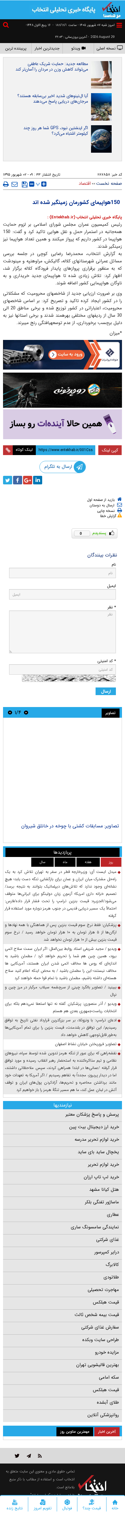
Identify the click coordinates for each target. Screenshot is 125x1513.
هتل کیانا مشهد (104, 1189)
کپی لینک (110, 450)
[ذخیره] (25, 184)
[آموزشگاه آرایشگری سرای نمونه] (62, 424)
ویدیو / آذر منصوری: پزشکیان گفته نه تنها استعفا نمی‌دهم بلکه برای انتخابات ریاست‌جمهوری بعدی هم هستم (61, 1007)
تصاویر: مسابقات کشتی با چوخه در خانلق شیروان (70, 826)
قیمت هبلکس (106, 1302)
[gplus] (27, 480)
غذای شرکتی (107, 1239)
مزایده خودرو (107, 1352)
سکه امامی (109, 1377)
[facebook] (17, 480)
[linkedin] (37, 480)
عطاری (113, 1214)
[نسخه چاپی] (6, 184)
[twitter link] (17, 1456)
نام (114, 564)
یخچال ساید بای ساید (98, 1152)
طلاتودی (111, 1277)
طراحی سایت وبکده (100, 1339)
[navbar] (119, 25)
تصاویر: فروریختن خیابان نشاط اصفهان (86, 1044)
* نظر (111, 607)
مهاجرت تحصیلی (103, 1289)
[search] (6, 26)
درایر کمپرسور (106, 1252)
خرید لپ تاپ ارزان (101, 1177)
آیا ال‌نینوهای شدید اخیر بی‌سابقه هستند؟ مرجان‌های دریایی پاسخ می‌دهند (52, 98)
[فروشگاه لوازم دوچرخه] (62, 390)
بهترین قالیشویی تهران (97, 1365)
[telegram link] (29, 1456)
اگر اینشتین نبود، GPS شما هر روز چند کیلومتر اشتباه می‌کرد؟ (55, 130)
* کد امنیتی (106, 661)
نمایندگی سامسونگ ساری (95, 1227)
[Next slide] (10, 712)
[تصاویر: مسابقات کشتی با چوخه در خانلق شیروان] (62, 771)
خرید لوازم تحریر (103, 1164)
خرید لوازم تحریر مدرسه (97, 1139)
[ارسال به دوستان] (15, 184)
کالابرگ (112, 1264)
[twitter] (7, 480)
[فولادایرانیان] (62, 355)
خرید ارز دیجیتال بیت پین (94, 1127)
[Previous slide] (26, 712)
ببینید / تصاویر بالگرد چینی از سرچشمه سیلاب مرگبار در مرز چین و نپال (61, 991)
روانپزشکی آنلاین (103, 1415)
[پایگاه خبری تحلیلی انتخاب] (111, 9)
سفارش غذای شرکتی (100, 1327)
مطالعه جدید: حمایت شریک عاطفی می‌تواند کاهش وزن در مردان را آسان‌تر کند (51, 66)
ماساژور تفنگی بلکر (102, 1202)
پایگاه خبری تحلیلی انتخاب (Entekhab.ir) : (84, 217)
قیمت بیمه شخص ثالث (97, 1314)
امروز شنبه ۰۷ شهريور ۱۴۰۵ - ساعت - (83, 25)
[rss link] (40, 1456)
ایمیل (111, 586)
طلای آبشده (108, 1402)
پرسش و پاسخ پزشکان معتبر (92, 1114)
